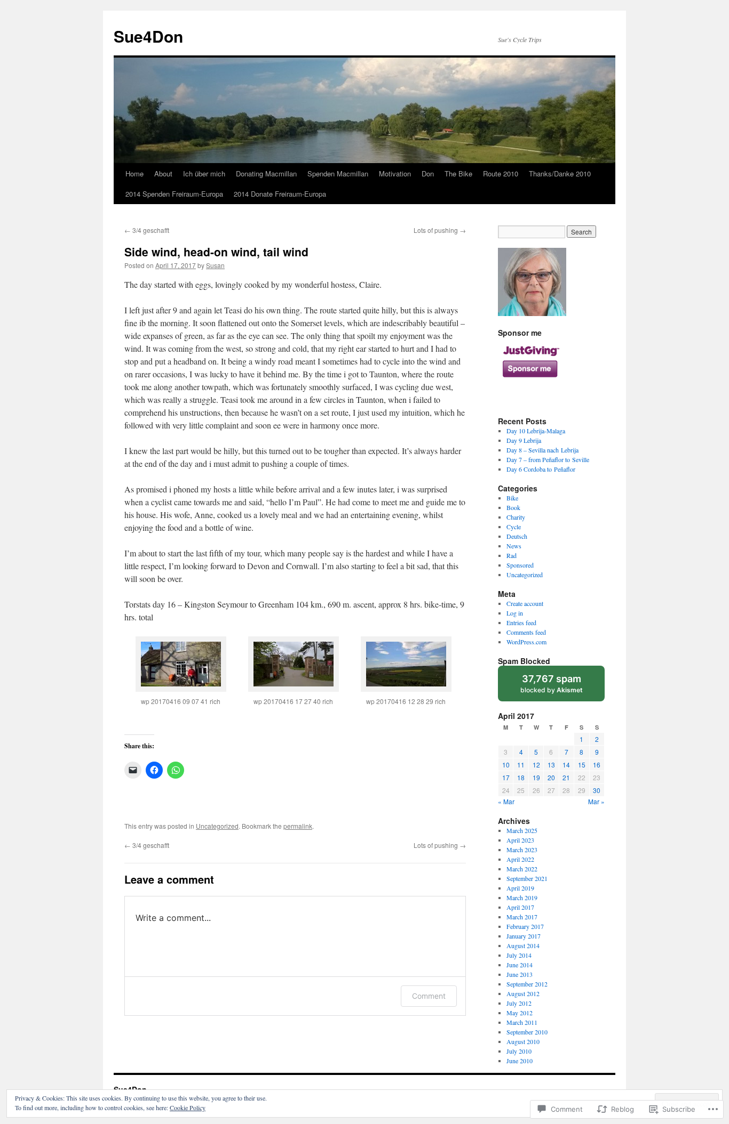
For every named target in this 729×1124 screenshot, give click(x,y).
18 (521, 777)
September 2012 (527, 984)
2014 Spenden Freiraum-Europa (174, 194)
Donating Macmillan (266, 173)
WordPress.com (526, 641)
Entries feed (521, 622)
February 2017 (525, 926)
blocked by (561, 687)
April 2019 (520, 888)
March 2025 (521, 830)
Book (513, 507)
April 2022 (520, 859)
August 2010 (523, 1041)
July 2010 (519, 1051)
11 (521, 764)
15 (581, 764)
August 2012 (523, 993)
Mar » (596, 801)
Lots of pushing (440, 229)
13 (551, 764)
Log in (514, 613)
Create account (524, 603)
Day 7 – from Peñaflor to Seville (547, 459)
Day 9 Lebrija (523, 440)
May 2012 (519, 1012)
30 (596, 790)
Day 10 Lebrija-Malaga (535, 430)
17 (506, 777)
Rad (511, 555)
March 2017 (521, 916)
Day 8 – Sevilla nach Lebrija (542, 450)
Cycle (513, 526)
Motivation (395, 173)
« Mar (506, 801)
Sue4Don (148, 36)
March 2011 (521, 1022)
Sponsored (520, 565)
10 (506, 764)
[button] (180, 678)
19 (536, 777)
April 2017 (520, 907)
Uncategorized (217, 825)
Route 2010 (500, 173)
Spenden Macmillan (337, 173)
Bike (512, 498)
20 (551, 777)
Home (134, 173)
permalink (297, 825)
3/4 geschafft (146, 229)
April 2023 (520, 840)
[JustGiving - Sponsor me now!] (530, 382)
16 (596, 764)
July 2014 (519, 955)
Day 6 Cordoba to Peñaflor (540, 469)
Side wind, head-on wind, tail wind (216, 252)
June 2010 (519, 1060)
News (513, 545)
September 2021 (527, 878)
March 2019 (521, 897)
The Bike (458, 173)
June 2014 (519, 964)
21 (566, 777)
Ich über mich (204, 173)
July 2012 (519, 1003)
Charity (515, 517)
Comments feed (526, 632)
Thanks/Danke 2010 (560, 173)
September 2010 (527, 1032)
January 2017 (523, 936)
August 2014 (523, 945)
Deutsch (516, 536)
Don (428, 173)
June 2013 (519, 974)
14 (566, 764)
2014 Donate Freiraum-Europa (280, 194)
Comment (429, 995)
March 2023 (521, 849)
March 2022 (521, 868)
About (163, 173)
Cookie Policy (187, 1107)
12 (536, 764)
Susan (215, 265)
